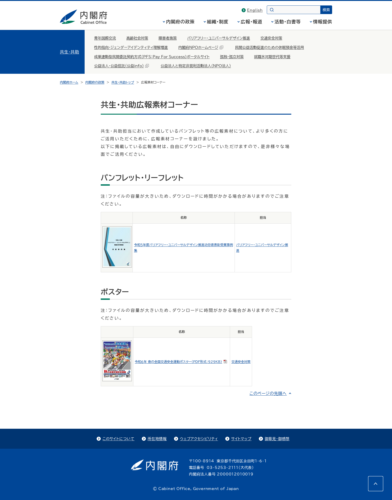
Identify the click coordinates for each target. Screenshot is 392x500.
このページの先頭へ (268, 393)
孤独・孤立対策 (232, 57)
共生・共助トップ (122, 82)
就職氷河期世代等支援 (272, 57)
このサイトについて (119, 439)
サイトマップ (241, 439)
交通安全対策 (271, 38)
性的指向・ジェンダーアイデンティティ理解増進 (131, 47)
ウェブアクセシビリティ (199, 439)
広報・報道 (251, 21)
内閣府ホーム (69, 82)
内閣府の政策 (180, 21)
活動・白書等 (287, 21)
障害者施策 (168, 38)
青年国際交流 (105, 38)
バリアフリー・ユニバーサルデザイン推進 (218, 38)
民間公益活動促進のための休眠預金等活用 (269, 47)
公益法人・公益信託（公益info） (119, 66)
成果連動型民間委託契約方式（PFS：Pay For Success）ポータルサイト (152, 57)
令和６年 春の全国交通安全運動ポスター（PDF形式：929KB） (178, 361)
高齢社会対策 (137, 38)
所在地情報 (157, 439)
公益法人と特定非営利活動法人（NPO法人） (196, 66)
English (255, 10)
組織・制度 (217, 21)
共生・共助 (69, 52)
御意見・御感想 (277, 439)
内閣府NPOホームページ (198, 47)
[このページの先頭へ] (375, 483)
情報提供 (322, 21)
